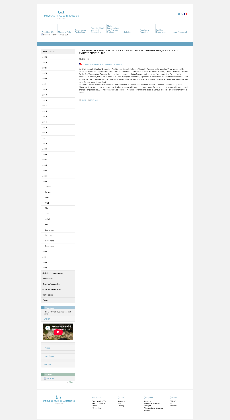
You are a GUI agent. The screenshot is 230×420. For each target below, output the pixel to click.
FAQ (119, 403)
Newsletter (121, 401)
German (47, 364)
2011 (44, 138)
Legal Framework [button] (179, 32)
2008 (44, 154)
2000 (44, 262)
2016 (44, 111)
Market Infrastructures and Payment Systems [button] (113, 29)
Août (47, 224)
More (71, 382)
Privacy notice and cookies (153, 408)
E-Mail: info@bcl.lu (98, 403)
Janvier (48, 186)
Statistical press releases (52, 273)
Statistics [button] (127, 32)
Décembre (49, 246)
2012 (44, 132)
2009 (44, 149)
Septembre (49, 230)
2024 (44, 67)
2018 (44, 100)
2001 (44, 257)
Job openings (97, 408)
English (46, 318)
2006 (44, 165)
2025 (44, 62)
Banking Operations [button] (160, 31)
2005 (44, 170)
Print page (94, 100)
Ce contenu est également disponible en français (102, 64)
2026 (44, 57)
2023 (44, 73)
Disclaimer (147, 401)
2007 (44, 159)
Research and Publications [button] (80, 31)
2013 (44, 127)
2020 (44, 89)
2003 (44, 181)
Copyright (147, 405)
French (46, 347)
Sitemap (147, 410)
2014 (44, 121)
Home (84, 100)
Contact (94, 405)
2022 (44, 78)
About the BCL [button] (48, 32)
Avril (47, 202)
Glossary (121, 405)
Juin (47, 213)
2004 (44, 176)
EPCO (172, 403)
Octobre (48, 235)
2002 (44, 251)
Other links (173, 405)
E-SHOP (173, 401)
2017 (44, 105)
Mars (47, 197)
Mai (46, 208)
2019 (44, 94)
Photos (45, 300)
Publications (47, 278)
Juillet (47, 219)
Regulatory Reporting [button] (144, 31)
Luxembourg (48, 356)
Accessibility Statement (152, 403)
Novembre (49, 240)
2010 (44, 143)
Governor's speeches (51, 284)
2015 (44, 116)
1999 (44, 267)
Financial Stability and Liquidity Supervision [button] (98, 30)
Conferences (47, 294)
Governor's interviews (51, 289)
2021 (44, 84)
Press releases (48, 51)
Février (48, 192)
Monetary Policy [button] (65, 32)
